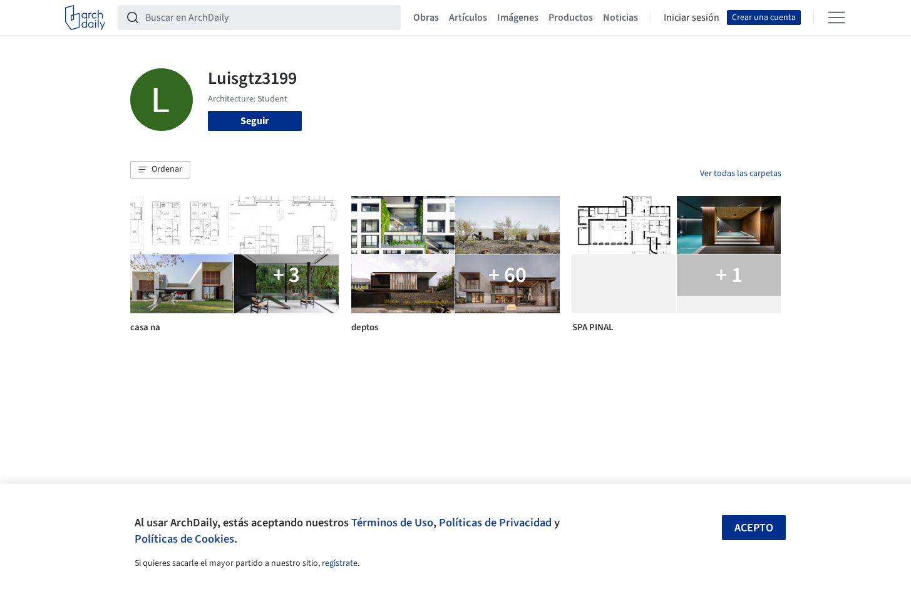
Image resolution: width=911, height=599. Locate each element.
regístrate (340, 563)
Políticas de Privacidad (495, 522)
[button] (160, 170)
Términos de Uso (392, 522)
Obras (426, 17)
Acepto (753, 528)
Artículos (468, 17)
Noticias (620, 17)
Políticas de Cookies (184, 539)
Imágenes (517, 17)
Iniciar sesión (691, 17)
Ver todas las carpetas (740, 173)
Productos (570, 17)
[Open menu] (836, 18)
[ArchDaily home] (85, 17)
